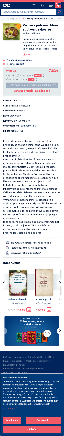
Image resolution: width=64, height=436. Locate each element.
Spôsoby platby (35, 357)
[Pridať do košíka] (28, 309)
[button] (12, 420)
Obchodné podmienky (37, 361)
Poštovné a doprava (13, 357)
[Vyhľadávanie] (59, 12)
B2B (49, 357)
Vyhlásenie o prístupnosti (16, 372)
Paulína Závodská (18, 303)
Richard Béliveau (31, 33)
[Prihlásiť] (42, 5)
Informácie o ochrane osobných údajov (23, 368)
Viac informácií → (11, 408)
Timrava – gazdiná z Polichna (43, 299)
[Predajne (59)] (34, 5)
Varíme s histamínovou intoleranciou (18, 299)
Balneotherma (28, 125)
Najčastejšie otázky (12, 361)
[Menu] (51, 5)
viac (25, 54)
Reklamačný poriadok (14, 365)
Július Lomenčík (43, 303)
